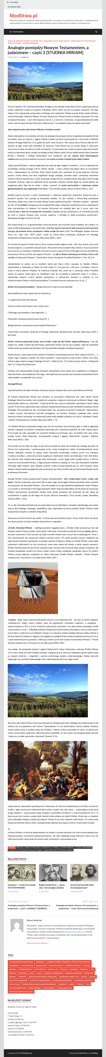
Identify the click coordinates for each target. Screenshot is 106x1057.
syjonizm (62, 984)
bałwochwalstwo (56, 965)
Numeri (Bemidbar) (30, 43)
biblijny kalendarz (73, 965)
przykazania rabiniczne (83, 980)
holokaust (84, 969)
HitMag (95, 1053)
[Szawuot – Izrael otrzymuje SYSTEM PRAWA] (22, 882)
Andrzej (25, 57)
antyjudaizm (14, 965)
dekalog (12, 969)
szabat (71, 984)
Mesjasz (19, 848)
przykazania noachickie (62, 980)
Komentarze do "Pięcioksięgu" (83, 41)
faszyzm (64, 969)
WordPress (83, 1053)
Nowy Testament (15, 43)
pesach (93, 977)
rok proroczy (14, 984)
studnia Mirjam (66, 848)
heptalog (73, 969)
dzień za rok (53, 969)
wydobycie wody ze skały (31, 850)
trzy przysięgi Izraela (17, 988)
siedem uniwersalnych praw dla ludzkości (39, 984)
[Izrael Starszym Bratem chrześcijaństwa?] (84, 882)
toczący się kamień (83, 848)
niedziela (22, 977)
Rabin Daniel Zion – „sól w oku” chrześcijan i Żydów (52, 886)
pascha (84, 977)
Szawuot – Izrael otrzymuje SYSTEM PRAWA (22, 886)
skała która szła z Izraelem (37, 848)
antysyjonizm (41, 965)
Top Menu (14, 2)
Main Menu (18, 32)
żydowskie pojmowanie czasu (21, 992)
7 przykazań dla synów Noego (21, 962)
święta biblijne (49, 988)
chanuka (87, 965)
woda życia (13, 850)
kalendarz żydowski (73, 973)
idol (92, 969)
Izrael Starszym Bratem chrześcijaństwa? (82, 886)
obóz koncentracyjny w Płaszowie (43, 977)
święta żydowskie (65, 988)
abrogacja (40, 962)
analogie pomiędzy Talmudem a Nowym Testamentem (68, 962)
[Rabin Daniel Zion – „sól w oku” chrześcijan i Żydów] (53, 882)
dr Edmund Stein (25, 969)
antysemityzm (27, 965)
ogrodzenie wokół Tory (69, 977)
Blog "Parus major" (62, 41)
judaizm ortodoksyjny (54, 973)
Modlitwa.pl (23, 15)
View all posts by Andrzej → (38, 943)
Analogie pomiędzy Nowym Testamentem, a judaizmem (30, 41)
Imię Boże (22, 973)
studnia (54, 848)
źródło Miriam (66, 850)
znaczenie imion (51, 850)
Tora (88, 984)
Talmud (80, 984)
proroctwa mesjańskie (18, 980)
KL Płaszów (88, 973)
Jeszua (39, 973)
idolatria (12, 973)
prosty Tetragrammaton (40, 980)
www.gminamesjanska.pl (75, 931)
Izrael (31, 973)
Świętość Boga (35, 988)
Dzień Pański (40, 969)
